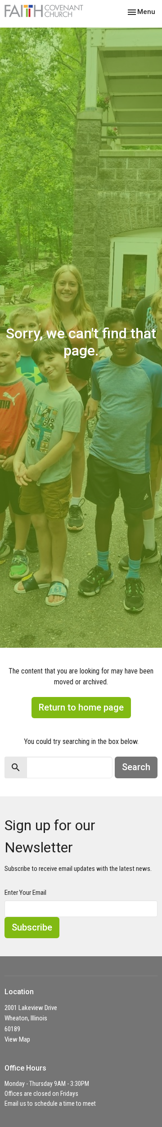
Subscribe (32, 927)
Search (136, 767)
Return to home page (81, 707)
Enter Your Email (25, 893)
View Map (17, 1039)
